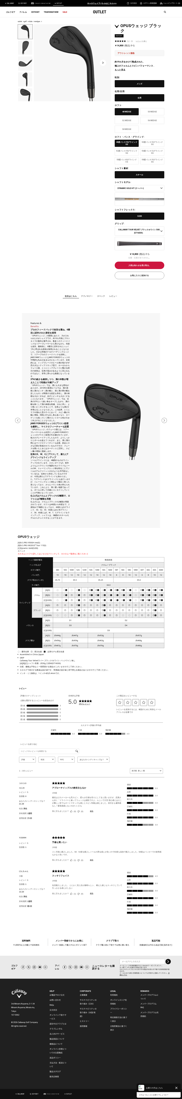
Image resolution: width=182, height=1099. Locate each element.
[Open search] (165, 12)
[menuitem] (132, 3)
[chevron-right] (168, 961)
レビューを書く (141, 41)
